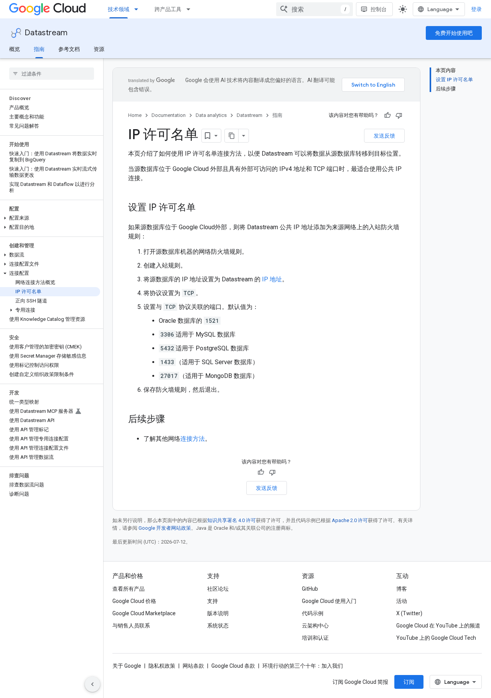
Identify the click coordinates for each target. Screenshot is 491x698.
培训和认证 (315, 638)
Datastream (46, 33)
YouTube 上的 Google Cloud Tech (436, 638)
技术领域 (118, 9)
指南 (39, 49)
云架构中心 (315, 625)
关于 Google (126, 666)
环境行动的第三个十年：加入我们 (302, 666)
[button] (50, 218)
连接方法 (192, 438)
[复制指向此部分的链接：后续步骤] (172, 419)
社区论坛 (218, 589)
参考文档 (69, 49)
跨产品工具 (168, 9)
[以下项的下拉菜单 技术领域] (138, 9)
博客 (401, 589)
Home (135, 115)
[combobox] (314, 9)
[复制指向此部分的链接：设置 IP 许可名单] (203, 208)
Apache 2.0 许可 (350, 520)
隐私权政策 (161, 666)
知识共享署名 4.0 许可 (231, 520)
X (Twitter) (409, 613)
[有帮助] (387, 115)
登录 (476, 9)
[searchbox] (51, 73)
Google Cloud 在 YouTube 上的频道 (438, 625)
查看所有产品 (128, 589)
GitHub (310, 589)
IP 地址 (272, 279)
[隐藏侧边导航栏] (92, 684)
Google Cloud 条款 (233, 666)
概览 (14, 49)
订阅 (409, 681)
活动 (401, 601)
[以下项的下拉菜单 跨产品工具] (190, 9)
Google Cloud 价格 (134, 601)
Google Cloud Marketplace (144, 613)
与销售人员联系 (131, 625)
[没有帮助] (399, 115)
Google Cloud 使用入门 (329, 601)
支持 (212, 601)
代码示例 (312, 613)
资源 (99, 49)
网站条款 (193, 666)
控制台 (379, 9)
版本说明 (218, 613)
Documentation (169, 115)
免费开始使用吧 (454, 33)
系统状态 (218, 625)
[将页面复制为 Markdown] (232, 135)
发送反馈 (384, 135)
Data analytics (211, 115)
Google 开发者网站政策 (164, 528)
